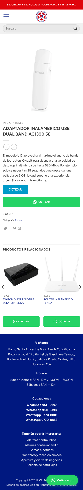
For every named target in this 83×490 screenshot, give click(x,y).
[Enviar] (75, 28)
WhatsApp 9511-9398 (41, 410)
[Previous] (3, 294)
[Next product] (6, 147)
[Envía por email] (19, 228)
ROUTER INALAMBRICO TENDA (58, 301)
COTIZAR (15, 189)
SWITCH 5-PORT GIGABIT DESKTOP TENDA (18, 301)
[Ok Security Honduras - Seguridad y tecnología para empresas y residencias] (41, 16)
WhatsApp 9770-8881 (41, 415)
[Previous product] (14, 147)
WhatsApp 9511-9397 (41, 405)
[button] (6, 16)
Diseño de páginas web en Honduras (29, 485)
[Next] (80, 294)
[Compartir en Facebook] (10, 228)
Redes (19, 122)
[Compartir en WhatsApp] (5, 228)
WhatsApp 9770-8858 (42, 420)
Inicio (7, 122)
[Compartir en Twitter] (14, 228)
